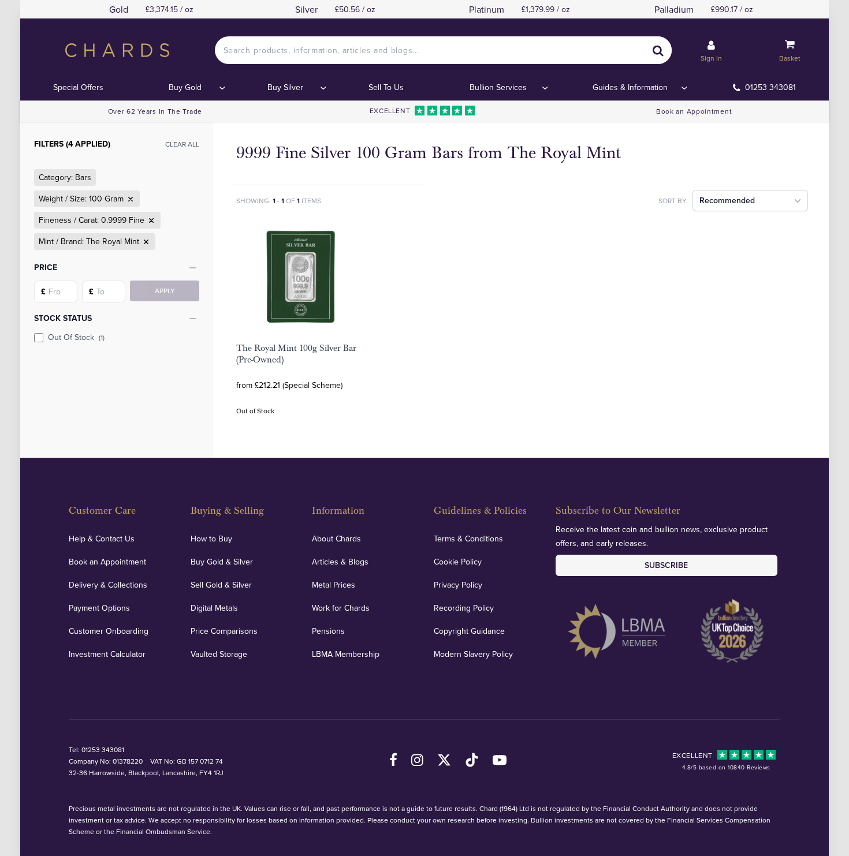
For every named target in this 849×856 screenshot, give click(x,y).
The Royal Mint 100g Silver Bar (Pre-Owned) (296, 353)
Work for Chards (341, 608)
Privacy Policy (458, 584)
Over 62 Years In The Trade (155, 111)
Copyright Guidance (469, 631)
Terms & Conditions (468, 538)
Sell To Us (386, 87)
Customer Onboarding (108, 631)
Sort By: (673, 200)
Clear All (182, 144)
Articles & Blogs (340, 561)
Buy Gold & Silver (222, 561)
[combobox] (443, 50)
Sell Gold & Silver (221, 584)
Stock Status (63, 318)
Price (45, 267)
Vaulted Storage (219, 654)
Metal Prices (333, 584)
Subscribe (666, 565)
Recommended (727, 200)
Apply (165, 291)
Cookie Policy (458, 561)
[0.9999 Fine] (150, 220)
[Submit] (658, 50)
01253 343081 (770, 87)
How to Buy (211, 538)
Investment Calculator (107, 654)
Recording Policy (464, 608)
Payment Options (99, 608)
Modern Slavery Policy (473, 654)
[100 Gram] (129, 199)
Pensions (328, 631)
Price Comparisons (224, 631)
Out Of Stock (76, 337)
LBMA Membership (345, 654)
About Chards (336, 538)
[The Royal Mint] (145, 241)
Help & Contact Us (102, 538)
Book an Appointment (694, 111)
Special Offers (78, 87)
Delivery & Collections (108, 584)
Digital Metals (214, 608)
